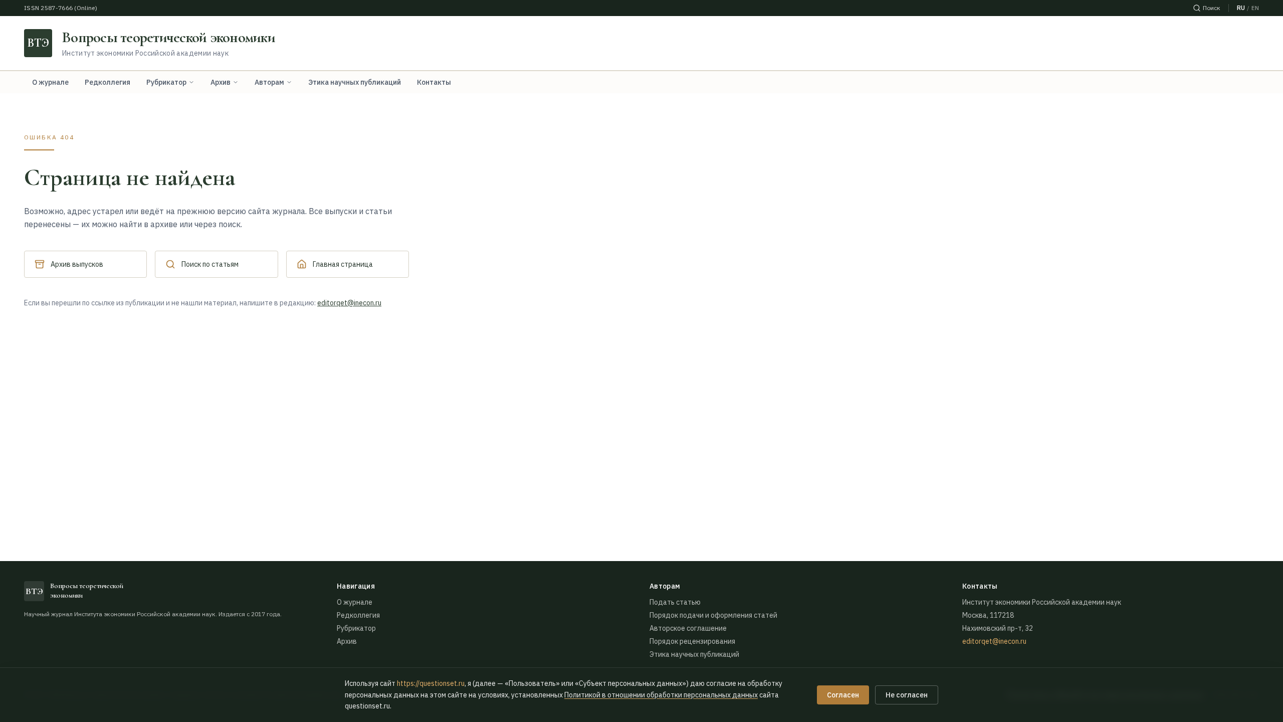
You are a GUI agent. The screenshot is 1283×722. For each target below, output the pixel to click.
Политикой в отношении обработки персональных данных (661, 694)
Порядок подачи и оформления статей (713, 615)
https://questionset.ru (431, 683)
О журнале (50, 82)
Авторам (269, 82)
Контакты (434, 82)
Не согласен (907, 694)
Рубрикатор (166, 82)
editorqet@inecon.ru (349, 302)
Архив (220, 82)
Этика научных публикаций (354, 82)
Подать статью (675, 602)
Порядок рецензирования (692, 641)
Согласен (843, 694)
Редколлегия (107, 82)
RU (1241, 8)
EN (1255, 8)
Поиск (1211, 8)
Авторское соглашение (688, 628)
